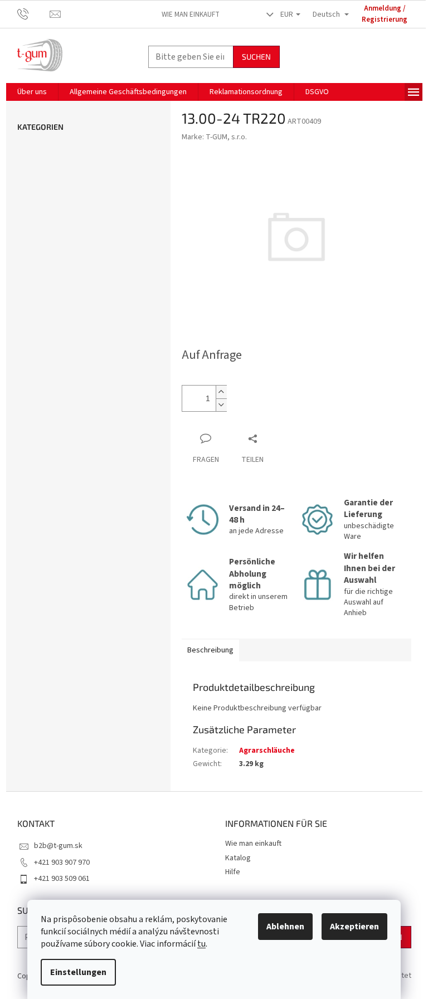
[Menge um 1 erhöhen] (221, 392)
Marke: (214, 137)
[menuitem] (32, 92)
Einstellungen (78, 972)
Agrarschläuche (267, 750)
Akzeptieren (354, 926)
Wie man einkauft (191, 14)
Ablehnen (285, 926)
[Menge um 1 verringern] (221, 404)
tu (201, 944)
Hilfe (232, 872)
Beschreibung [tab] (210, 650)
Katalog (238, 858)
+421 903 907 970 (62, 862)
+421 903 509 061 (62, 878)
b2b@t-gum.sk (58, 845)
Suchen (256, 56)
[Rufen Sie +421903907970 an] (33, 14)
